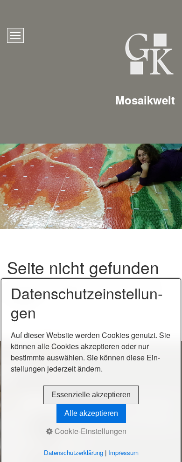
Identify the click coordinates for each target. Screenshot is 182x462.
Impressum (123, 452)
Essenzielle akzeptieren (91, 395)
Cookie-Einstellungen (89, 431)
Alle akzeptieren (91, 413)
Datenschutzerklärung (73, 452)
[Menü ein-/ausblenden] (15, 35)
